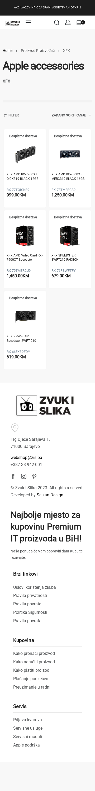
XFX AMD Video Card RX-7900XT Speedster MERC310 (24, 258)
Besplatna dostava (23, 136)
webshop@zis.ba (26, 457)
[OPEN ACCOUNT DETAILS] (68, 22)
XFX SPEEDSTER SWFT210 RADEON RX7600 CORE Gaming (67, 258)
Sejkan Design (50, 494)
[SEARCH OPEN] (57, 22)
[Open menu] (28, 22)
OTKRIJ (76, 7)
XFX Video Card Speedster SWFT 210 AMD (21, 338)
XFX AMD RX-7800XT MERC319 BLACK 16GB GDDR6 (67, 176)
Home (7, 50)
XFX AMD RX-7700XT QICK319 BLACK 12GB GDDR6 (22, 176)
